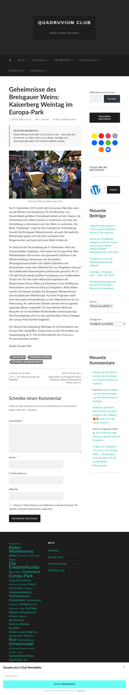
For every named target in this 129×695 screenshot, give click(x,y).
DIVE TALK (15, 572)
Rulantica (28, 636)
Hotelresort (13, 608)
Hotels (22, 608)
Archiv (93, 301)
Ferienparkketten (20, 592)
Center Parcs (34, 556)
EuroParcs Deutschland (17, 584)
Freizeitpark (17, 600)
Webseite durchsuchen (102, 92)
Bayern (13, 555)
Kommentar (16, 421)
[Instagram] (108, 135)
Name (13, 457)
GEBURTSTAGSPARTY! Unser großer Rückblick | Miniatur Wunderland (103, 229)
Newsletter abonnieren (104, 117)
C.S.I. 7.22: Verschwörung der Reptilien (24, 376)
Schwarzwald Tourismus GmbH (22, 648)
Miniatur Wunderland (22, 612)
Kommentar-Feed (57, 564)
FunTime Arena (34, 600)
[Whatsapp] (108, 142)
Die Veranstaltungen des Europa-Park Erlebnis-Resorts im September (103, 285)
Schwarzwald (21, 644)
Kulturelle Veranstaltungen (27, 362)
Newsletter (16, 71)
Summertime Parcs (21, 656)
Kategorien (96, 319)
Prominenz (14, 628)
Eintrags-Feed (55, 557)
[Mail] (94, 135)
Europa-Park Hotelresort (20, 580)
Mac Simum (42, 120)
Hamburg (25, 604)
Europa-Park (18, 357)
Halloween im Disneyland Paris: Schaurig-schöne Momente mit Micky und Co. (64, 378)
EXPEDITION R (16, 588)
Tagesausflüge (15, 660)
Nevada (22, 616)
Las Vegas (31, 608)
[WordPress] (101, 149)
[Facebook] (94, 142)
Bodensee (23, 556)
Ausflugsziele (88, 60)
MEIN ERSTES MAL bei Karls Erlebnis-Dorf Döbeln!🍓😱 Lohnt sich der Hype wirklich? (105, 415)
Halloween (13, 604)
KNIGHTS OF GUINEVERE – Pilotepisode (105, 462)
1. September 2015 (20, 120)
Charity (12, 560)
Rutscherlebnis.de (26, 640)
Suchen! (111, 98)
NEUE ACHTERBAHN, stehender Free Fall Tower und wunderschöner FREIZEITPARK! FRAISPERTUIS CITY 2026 (104, 245)
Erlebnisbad (31, 572)
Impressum (37, 71)
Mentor (97, 372)
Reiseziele (39, 60)
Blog (21, 60)
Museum (13, 616)
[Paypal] (115, 142)
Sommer (12, 652)
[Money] (108, 149)
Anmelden (53, 550)
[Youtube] (101, 135)
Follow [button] (113, 190)
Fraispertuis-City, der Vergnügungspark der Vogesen (101, 262)
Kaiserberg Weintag (40, 357)
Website (13, 489)
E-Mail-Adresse (18, 473)
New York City (16, 620)
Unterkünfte (62, 60)
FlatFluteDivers (19, 596)
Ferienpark (28, 588)
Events (32, 584)
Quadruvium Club (64, 22)
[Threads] (115, 135)
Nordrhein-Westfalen (19, 624)
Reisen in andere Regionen (23, 632)
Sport (19, 652)
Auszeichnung (15, 544)
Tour (26, 660)
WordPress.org (56, 570)
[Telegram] (101, 142)
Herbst (34, 604)
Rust (13, 640)
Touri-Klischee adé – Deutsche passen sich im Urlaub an (106, 437)
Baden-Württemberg (21, 549)
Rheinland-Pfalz (16, 636)
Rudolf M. (98, 407)
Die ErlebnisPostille (24, 565)
